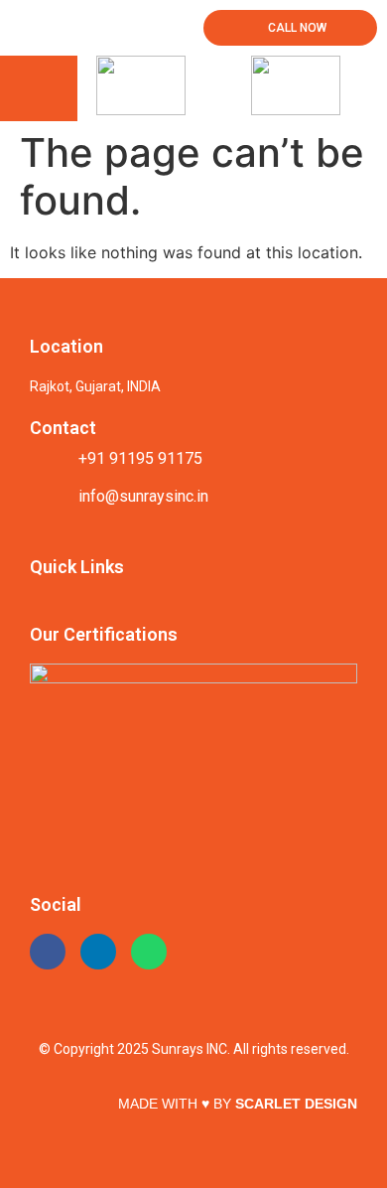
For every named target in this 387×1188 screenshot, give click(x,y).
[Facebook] (47, 951)
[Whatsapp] (149, 951)
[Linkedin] (98, 951)
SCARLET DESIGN (296, 1104)
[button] (39, 88)
